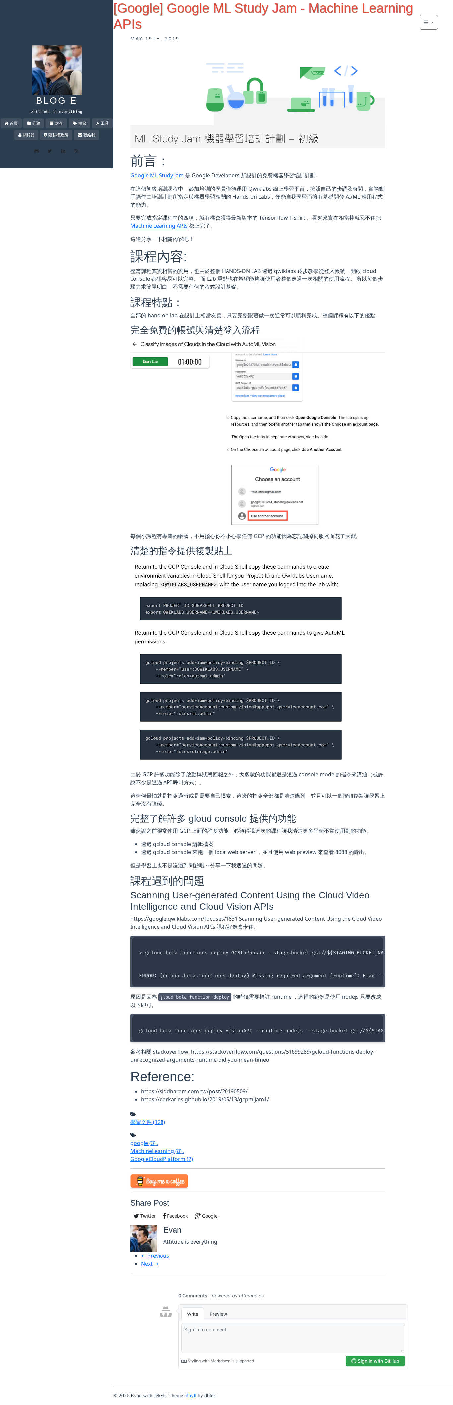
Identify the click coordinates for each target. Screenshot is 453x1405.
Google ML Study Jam (157, 175)
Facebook (177, 1216)
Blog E (56, 100)
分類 (36, 123)
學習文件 (147, 1122)
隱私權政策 (58, 135)
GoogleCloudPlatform (161, 1159)
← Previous (155, 1255)
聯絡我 (89, 135)
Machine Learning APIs (159, 225)
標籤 (82, 123)
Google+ (210, 1216)
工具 (105, 123)
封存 (59, 123)
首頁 (14, 123)
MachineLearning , (157, 1151)
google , (144, 1143)
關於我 (28, 135)
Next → (150, 1263)
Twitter (147, 1216)
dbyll (191, 1395)
